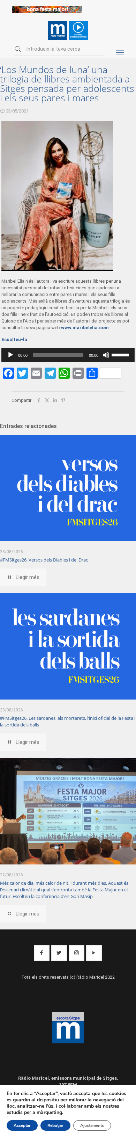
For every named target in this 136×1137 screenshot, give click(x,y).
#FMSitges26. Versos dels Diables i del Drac (44, 560)
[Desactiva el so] (106, 355)
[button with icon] (42, 953)
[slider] (121, 354)
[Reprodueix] (10, 355)
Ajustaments (92, 1125)
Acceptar (22, 1125)
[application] (68, 355)
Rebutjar (55, 1125)
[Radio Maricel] (47, 11)
